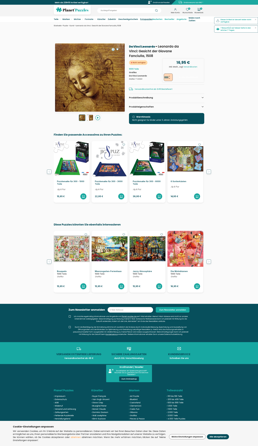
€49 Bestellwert (164, 89)
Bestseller (169, 19)
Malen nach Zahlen (194, 19)
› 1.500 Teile (172, 409)
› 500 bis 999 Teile (175, 402)
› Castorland (134, 402)
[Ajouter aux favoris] (117, 49)
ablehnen (76, 437)
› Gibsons (133, 412)
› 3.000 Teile (172, 415)
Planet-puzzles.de (129, 316)
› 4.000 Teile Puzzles (176, 418)
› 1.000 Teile (172, 405)
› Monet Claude (98, 409)
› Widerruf (58, 405)
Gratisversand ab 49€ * (193, 2)
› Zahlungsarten (61, 412)
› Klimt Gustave (98, 418)
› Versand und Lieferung (65, 409)
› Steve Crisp (97, 402)
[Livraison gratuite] (180, 3)
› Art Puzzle (134, 396)
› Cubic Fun (134, 409)
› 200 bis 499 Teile (175, 399)
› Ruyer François (98, 396)
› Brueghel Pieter (99, 405)
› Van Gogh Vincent (100, 399)
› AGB (56, 402)
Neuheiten (157, 19)
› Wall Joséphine (98, 415)
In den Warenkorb (188, 77)
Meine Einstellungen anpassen (187, 436)
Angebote (182, 19)
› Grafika (133, 415)
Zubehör (112, 19)
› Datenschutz (60, 399)
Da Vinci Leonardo (142, 47)
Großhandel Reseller (161, 2)
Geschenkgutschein (128, 19)
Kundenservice (112, 334)
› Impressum (59, 396)
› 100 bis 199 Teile (174, 396)
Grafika (133, 72)
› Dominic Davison (99, 412)
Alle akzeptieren (217, 436)
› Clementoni (135, 405)
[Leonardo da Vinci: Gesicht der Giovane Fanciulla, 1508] (82, 117)
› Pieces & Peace (137, 418)
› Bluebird (133, 399)
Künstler (101, 19)
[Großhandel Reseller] (150, 3)
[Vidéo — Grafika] (97, 117)
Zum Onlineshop (129, 379)
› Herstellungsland (62, 418)
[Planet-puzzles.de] (72, 11)
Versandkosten (190, 66)
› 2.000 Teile (172, 412)
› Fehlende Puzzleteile (64, 415)
